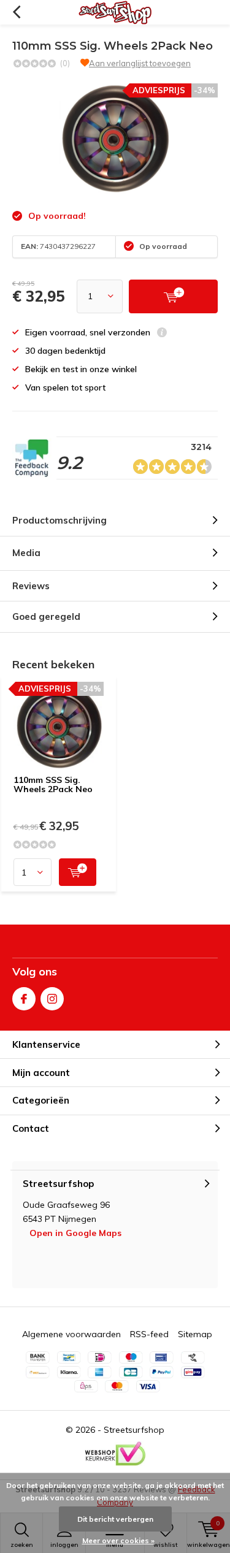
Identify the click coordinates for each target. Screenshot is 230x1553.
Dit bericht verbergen (115, 1519)
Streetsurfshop (134, 1429)
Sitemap (195, 1334)
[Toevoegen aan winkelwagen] (77, 872)
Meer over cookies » (118, 1540)
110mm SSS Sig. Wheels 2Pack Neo (53, 784)
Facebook (24, 998)
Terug (16, 12)
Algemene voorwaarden (71, 1334)
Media (26, 553)
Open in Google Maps (75, 1232)
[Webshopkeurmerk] (115, 1453)
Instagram (52, 998)
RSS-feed (149, 1334)
